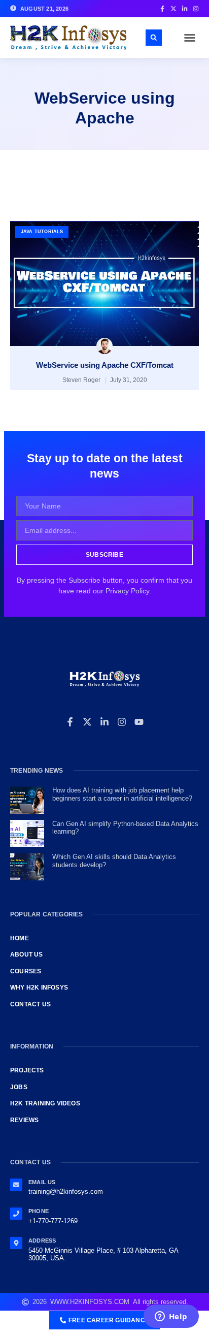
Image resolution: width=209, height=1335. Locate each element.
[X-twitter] (87, 721)
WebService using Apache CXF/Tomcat (104, 365)
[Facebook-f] (70, 721)
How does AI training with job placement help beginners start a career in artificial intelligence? (122, 794)
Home (19, 938)
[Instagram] (121, 721)
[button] (190, 37)
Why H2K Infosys (39, 987)
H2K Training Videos (45, 1103)
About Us (26, 954)
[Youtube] (139, 721)
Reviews (24, 1120)
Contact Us (30, 1004)
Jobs (18, 1087)
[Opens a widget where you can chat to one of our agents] (171, 1317)
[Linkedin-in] (104, 721)
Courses (25, 971)
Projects (27, 1070)
